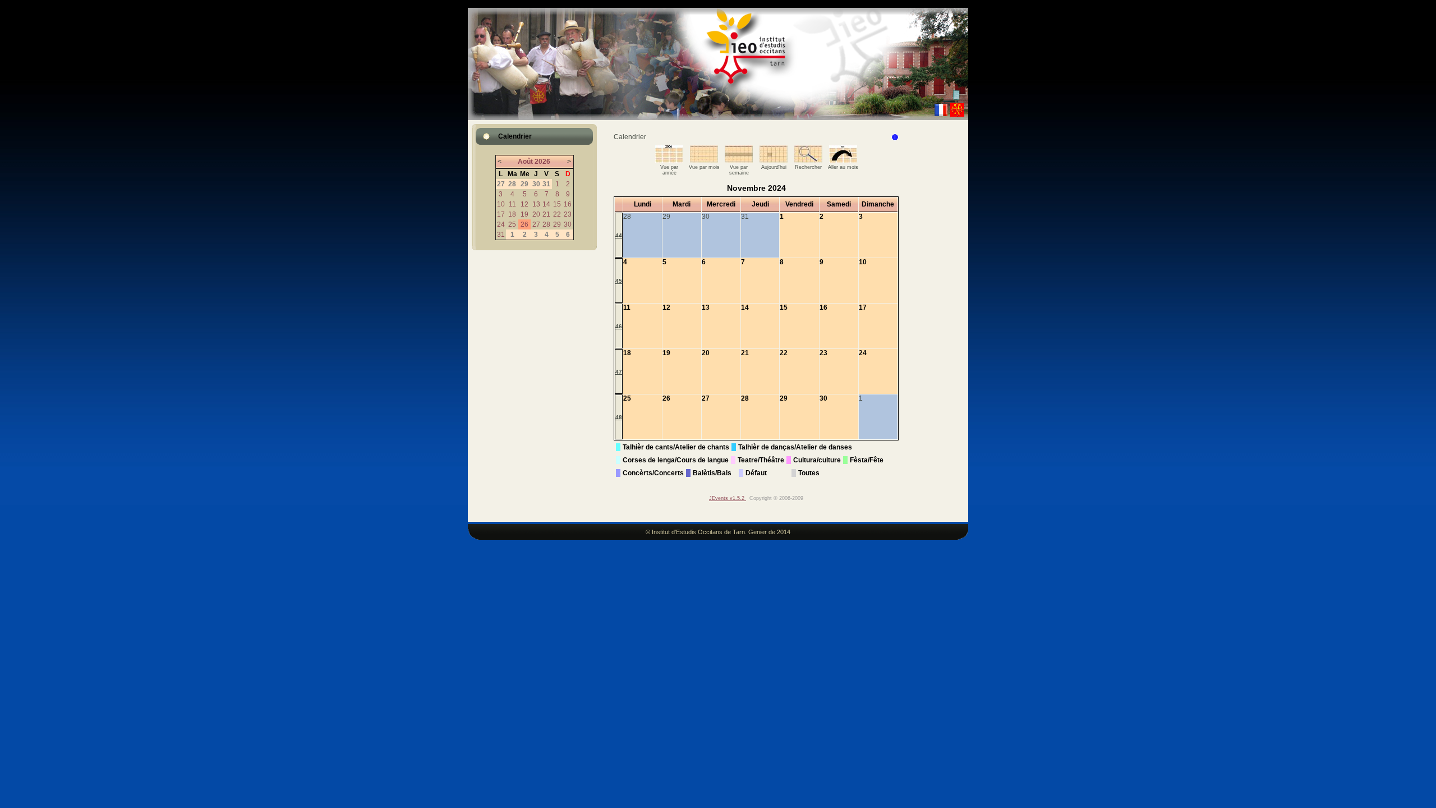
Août (525, 162)
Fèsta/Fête (866, 460)
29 (557, 224)
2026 (542, 162)
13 (536, 204)
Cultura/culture (817, 460)
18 (512, 214)
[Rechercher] (808, 160)
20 (536, 214)
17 (501, 214)
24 (501, 224)
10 (501, 204)
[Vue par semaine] (739, 160)
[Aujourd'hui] (774, 160)
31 (501, 234)
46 (618, 326)
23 (568, 214)
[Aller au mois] (843, 160)
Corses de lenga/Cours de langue (676, 460)
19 (524, 214)
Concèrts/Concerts (653, 473)
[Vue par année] (669, 160)
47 (618, 372)
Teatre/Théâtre (761, 460)
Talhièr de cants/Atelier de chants (676, 447)
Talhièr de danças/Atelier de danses (795, 447)
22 (557, 214)
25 (512, 224)
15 (557, 204)
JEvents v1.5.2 (727, 498)
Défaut (756, 473)
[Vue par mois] (704, 160)
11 (512, 204)
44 (618, 235)
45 (618, 281)
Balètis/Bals (712, 473)
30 (568, 224)
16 (568, 204)
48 (618, 417)
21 (546, 214)
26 (524, 224)
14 (546, 204)
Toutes (809, 473)
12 (524, 204)
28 (546, 224)
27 (536, 224)
